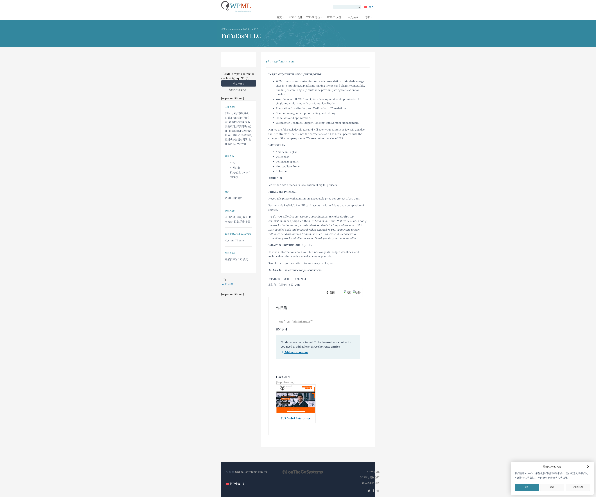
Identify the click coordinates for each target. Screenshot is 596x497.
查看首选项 (578, 487)
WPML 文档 (334, 17)
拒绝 (552, 487)
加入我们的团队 (370, 483)
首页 (279, 17)
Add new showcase (296, 352)
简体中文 (235, 483)
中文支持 (353, 17)
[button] (588, 466)
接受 (527, 487)
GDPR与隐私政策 (369, 477)
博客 (367, 17)
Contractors (234, 29)
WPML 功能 (296, 17)
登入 (371, 7)
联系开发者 (238, 83)
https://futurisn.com (282, 61)
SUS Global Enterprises (295, 418)
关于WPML (372, 472)
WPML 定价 (313, 17)
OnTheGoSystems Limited (251, 472)
